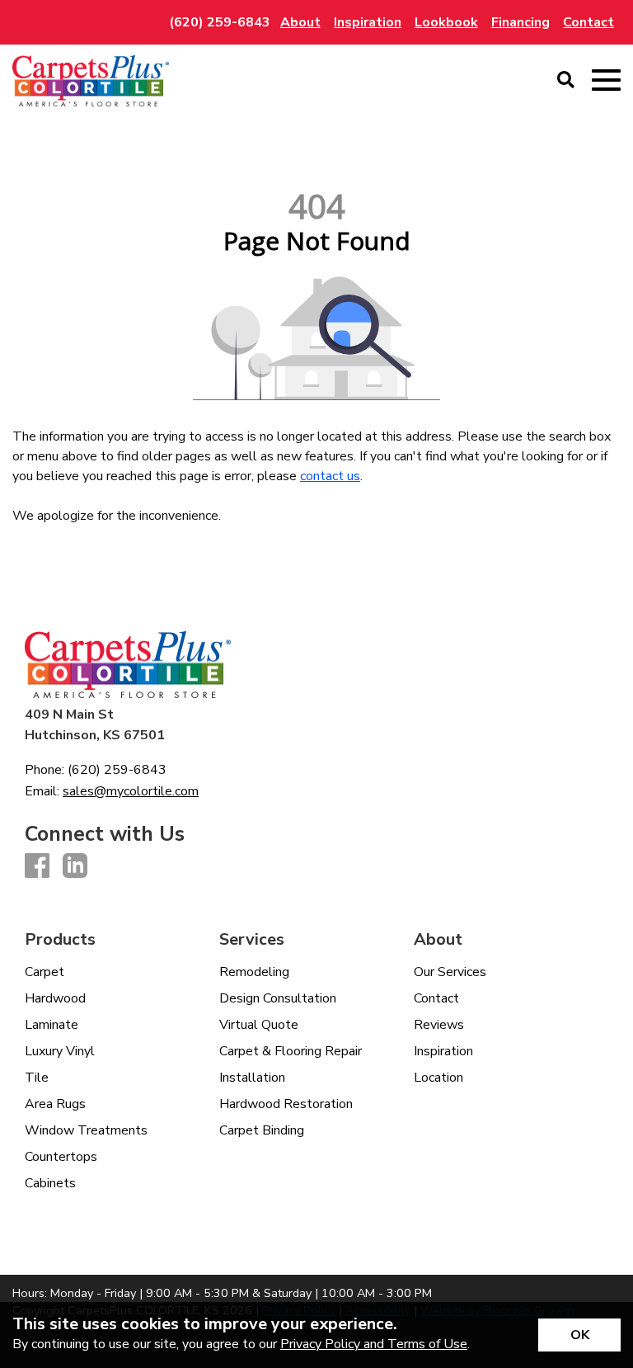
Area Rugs (55, 1104)
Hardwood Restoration (286, 1104)
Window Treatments (86, 1130)
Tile (37, 1077)
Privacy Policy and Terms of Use (373, 1344)
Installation (252, 1077)
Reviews (439, 1024)
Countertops (61, 1156)
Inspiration (443, 1051)
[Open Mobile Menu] (606, 80)
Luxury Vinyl (60, 1051)
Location (438, 1077)
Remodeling (254, 972)
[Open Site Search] (566, 81)
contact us (330, 476)
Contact (436, 998)
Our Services (450, 972)
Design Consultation (277, 998)
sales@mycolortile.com (131, 791)
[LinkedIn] (75, 866)
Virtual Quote (258, 1024)
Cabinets (50, 1183)
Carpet (44, 972)
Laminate (51, 1024)
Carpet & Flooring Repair (290, 1051)
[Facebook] (37, 866)
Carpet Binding (261, 1130)
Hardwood (55, 998)
